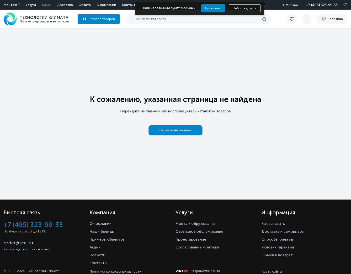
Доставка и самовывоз (282, 231)
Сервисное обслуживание (199, 231)
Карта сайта (271, 271)
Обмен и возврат (277, 255)
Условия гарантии (277, 247)
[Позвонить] (342, 4)
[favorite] (294, 19)
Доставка (65, 5)
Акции (46, 5)
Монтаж (10, 5)
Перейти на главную (175, 130)
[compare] (307, 19)
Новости (97, 255)
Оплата (85, 5)
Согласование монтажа (197, 247)
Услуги (31, 5)
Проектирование (191, 239)
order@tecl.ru (18, 243)
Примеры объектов (107, 239)
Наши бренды (102, 231)
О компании (106, 5)
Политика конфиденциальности (115, 271)
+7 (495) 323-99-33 (322, 5)
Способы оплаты (277, 239)
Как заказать (273, 223)
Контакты (130, 5)
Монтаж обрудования (196, 223)
